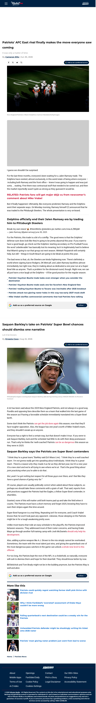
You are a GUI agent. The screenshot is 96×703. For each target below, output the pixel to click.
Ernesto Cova (11, 339)
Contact (49, 673)
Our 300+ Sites (71, 673)
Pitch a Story (51, 677)
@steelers (46, 229)
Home (9, 657)
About (12, 673)
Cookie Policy (32, 682)
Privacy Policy (70, 677)
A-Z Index (14, 686)
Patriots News (20, 657)
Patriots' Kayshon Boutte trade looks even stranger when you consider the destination (45, 279)
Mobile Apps (15, 677)
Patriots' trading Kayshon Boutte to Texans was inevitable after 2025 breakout (47, 289)
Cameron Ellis (12, 57)
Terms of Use (16, 682)
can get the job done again (46, 423)
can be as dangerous (64, 442)
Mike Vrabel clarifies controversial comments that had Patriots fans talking (46, 297)
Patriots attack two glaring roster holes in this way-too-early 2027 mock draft (47, 293)
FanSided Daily (33, 677)
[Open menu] (6, 3)
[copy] (21, 62)
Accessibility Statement (75, 682)
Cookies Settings (33, 686)
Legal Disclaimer (53, 682)
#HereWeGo (35, 229)
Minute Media (15, 692)
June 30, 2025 (41, 232)
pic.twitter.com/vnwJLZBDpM (66, 229)
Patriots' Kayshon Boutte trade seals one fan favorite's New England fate (45, 285)
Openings (30, 673)
